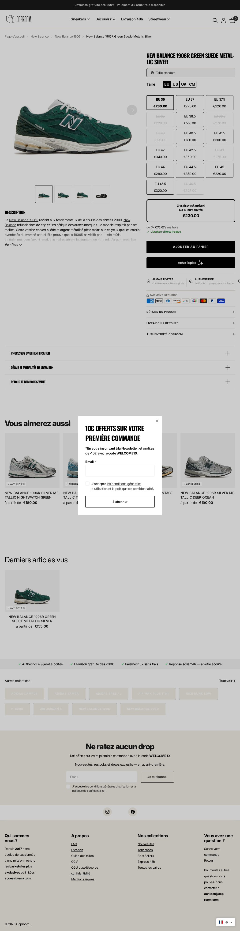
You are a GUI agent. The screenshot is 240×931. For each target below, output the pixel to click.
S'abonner (120, 501)
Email (90, 462)
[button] (225, 922)
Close (157, 421)
